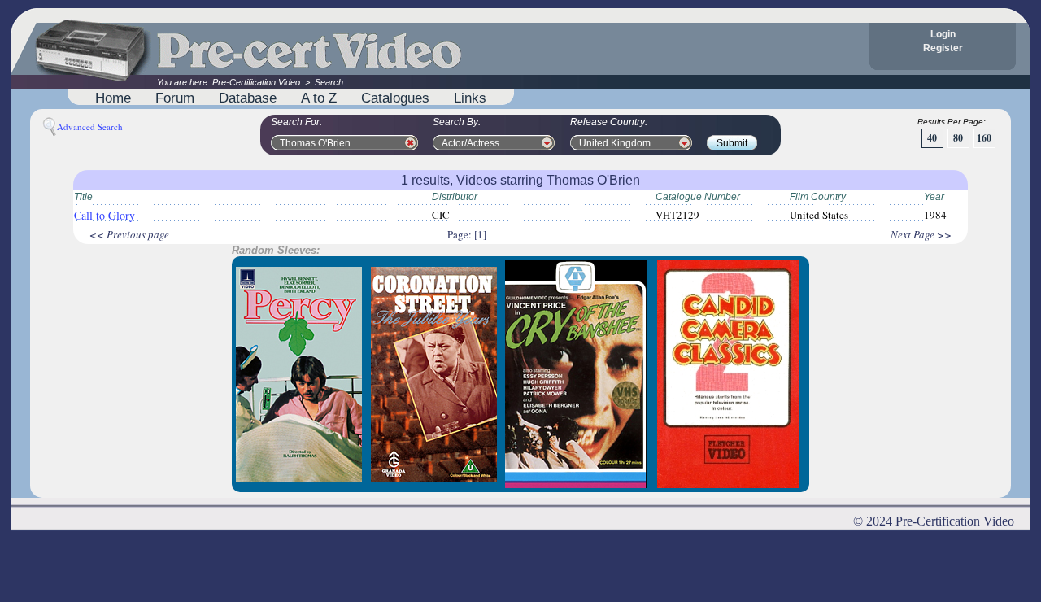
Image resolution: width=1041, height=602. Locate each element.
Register (943, 48)
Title (83, 197)
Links (470, 97)
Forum (174, 97)
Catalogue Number (698, 197)
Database (248, 97)
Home (113, 97)
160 (984, 138)
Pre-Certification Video (256, 82)
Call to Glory (104, 215)
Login (943, 34)
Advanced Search (90, 126)
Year (934, 197)
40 (932, 138)
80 (958, 138)
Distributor (454, 197)
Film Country (818, 197)
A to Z (319, 97)
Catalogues (395, 97)
